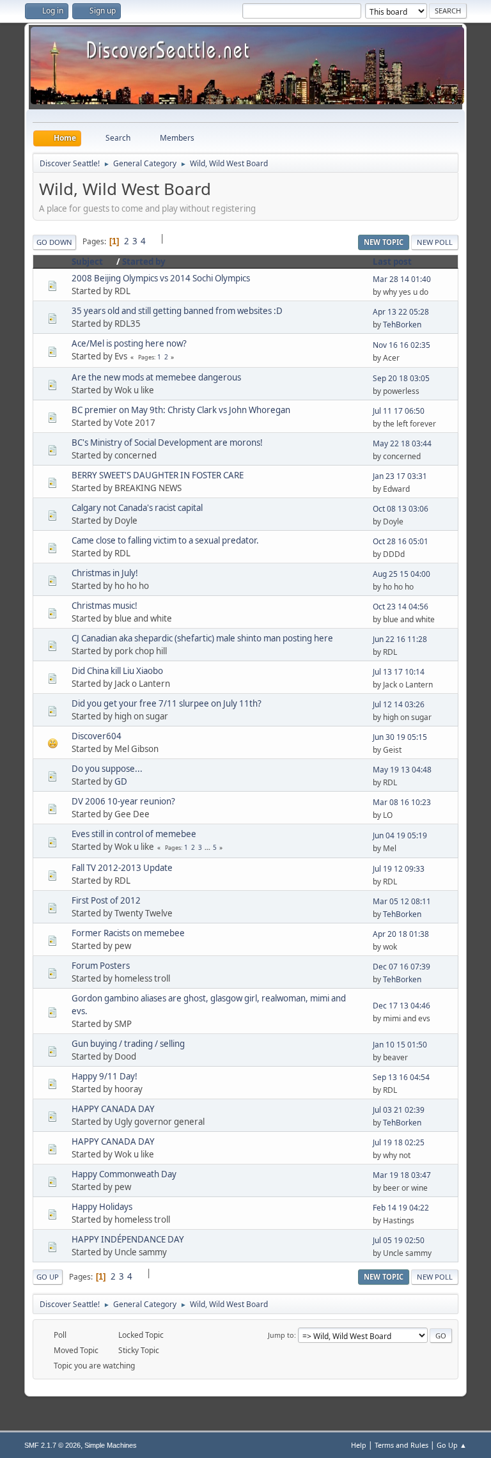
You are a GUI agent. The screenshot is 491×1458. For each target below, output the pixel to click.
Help (358, 1445)
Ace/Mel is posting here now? (129, 343)
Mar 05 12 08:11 (402, 901)
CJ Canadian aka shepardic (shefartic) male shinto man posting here (202, 638)
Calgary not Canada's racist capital (137, 507)
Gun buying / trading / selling (128, 1043)
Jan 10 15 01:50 (400, 1044)
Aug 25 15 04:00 (401, 573)
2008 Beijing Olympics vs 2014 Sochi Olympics (161, 278)
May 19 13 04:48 (402, 769)
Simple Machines (110, 1445)
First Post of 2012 (106, 900)
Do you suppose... (107, 768)
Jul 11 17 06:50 (399, 410)
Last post (392, 261)
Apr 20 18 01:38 (401, 934)
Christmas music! (104, 605)
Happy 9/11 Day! (104, 1076)
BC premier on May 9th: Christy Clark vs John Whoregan (181, 410)
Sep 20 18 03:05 (401, 378)
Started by (144, 261)
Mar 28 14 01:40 (402, 279)
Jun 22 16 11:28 (400, 639)
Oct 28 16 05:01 (400, 541)
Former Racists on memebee (128, 933)
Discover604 (96, 736)
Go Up (47, 1277)
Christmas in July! (105, 573)
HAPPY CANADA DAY (113, 1109)
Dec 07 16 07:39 (401, 966)
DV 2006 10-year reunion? (123, 801)
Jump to (281, 1335)
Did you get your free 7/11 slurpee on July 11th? (166, 703)
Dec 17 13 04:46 (401, 1005)
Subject (87, 261)
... (208, 847)
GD (120, 781)
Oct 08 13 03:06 (400, 508)
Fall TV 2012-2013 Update (122, 868)
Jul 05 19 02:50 (399, 1240)
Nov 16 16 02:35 (401, 345)
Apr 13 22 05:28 (401, 311)
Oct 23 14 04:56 (400, 606)
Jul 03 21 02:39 (399, 1109)
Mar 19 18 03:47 (402, 1175)
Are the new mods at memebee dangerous (156, 377)
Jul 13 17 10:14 (399, 671)
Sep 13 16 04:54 (401, 1077)
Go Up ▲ (452, 1445)
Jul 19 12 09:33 (399, 868)
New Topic (383, 242)
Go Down (54, 242)
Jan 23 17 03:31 (400, 476)
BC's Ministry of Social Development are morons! (167, 442)
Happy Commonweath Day (124, 1174)
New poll (435, 242)
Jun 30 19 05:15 (400, 737)
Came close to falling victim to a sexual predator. (165, 540)
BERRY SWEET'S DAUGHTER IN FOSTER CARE (158, 475)
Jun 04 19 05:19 (400, 835)
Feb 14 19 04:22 (401, 1207)
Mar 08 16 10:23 (402, 802)
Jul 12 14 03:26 (399, 704)
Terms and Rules (401, 1445)
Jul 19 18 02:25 (399, 1142)
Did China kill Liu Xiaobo (117, 671)
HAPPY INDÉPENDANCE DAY (128, 1239)
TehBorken (402, 324)
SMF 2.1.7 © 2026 (52, 1445)
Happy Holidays (102, 1206)
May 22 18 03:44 (402, 443)
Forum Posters (101, 965)
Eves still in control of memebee (134, 834)
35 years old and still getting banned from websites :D (177, 311)
